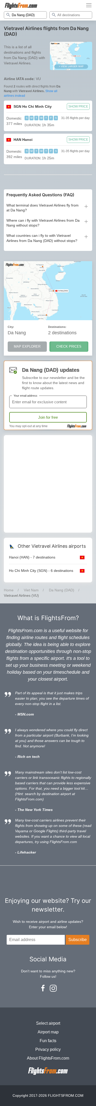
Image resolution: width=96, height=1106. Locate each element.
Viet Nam (31, 590)
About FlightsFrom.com (48, 1058)
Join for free (48, 417)
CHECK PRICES (68, 346)
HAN (23, 140)
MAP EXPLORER (27, 346)
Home (9, 590)
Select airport (48, 1023)
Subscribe (77, 939)
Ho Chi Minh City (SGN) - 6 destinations (41, 571)
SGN (33, 106)
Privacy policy (48, 1049)
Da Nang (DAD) (61, 590)
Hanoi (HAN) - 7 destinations (32, 557)
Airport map (48, 1032)
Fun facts (48, 1041)
